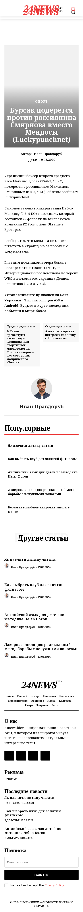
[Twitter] (33, 756)
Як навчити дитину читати (30, 445)
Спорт (41, 101)
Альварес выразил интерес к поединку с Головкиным (60, 335)
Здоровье (11, 820)
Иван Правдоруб (48, 154)
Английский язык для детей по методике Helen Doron (34, 616)
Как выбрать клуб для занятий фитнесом (42, 459)
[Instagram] (21, 756)
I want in (41, 874)
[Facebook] (9, 756)
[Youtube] (45, 756)
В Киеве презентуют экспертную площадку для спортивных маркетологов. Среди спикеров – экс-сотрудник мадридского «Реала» (20, 347)
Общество (12, 803)
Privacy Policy (54, 885)
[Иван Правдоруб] (41, 388)
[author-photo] (7, 567)
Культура (11, 838)
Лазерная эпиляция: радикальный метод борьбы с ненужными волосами (42, 492)
